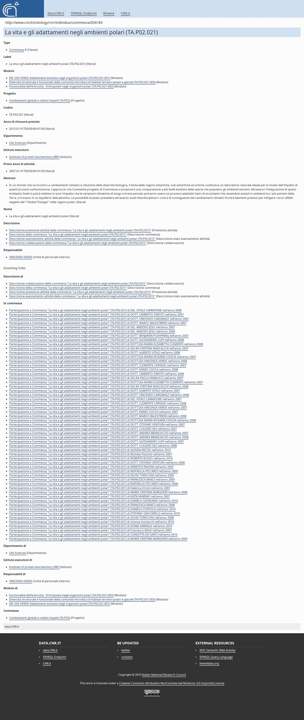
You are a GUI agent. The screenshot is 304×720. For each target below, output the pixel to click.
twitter (125, 650)
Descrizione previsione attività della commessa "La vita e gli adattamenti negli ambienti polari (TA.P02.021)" (80, 230)
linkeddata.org (209, 663)
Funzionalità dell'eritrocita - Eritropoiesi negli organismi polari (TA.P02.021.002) (61, 86)
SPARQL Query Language (216, 657)
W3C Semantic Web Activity (217, 650)
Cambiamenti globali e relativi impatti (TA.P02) (39, 100)
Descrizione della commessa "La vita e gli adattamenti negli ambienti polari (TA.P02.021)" (68, 234)
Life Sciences (17, 143)
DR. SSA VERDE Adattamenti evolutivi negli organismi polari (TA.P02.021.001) (59, 78)
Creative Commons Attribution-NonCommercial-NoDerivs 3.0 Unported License (171, 683)
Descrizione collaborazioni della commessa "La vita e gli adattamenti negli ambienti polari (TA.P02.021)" (77, 243)
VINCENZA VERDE (20, 257)
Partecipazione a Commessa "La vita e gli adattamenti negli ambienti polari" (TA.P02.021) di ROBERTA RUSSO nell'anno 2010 (91, 458)
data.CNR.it (56, 13)
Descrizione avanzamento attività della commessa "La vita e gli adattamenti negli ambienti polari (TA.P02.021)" (82, 239)
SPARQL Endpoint (84, 13)
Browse (108, 13)
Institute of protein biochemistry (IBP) (34, 157)
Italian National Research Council (164, 675)
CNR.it (125, 13)
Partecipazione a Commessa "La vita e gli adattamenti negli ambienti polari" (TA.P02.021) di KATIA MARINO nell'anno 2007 (89, 496)
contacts (127, 657)
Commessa (16, 50)
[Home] (22, 9)
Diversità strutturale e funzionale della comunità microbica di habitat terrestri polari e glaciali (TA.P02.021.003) (82, 82)
